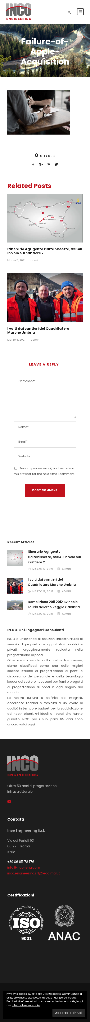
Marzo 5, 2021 (16, 260)
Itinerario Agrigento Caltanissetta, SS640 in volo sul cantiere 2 (44, 251)
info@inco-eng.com (23, 867)
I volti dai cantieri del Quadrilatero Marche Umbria (38, 330)
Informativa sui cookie (26, 1005)
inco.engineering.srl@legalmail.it (33, 873)
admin (35, 260)
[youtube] (9, 801)
